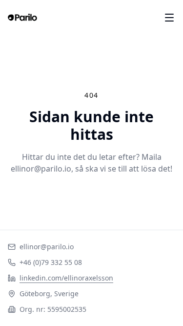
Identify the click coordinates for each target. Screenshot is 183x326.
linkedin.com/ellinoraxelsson (66, 278)
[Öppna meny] (169, 17)
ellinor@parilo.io (47, 246)
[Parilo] (22, 17)
